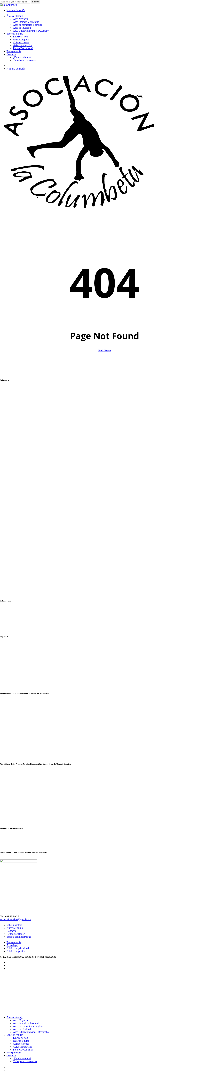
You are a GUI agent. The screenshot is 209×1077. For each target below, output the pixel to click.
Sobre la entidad (15, 1034)
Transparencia (14, 942)
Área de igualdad (22, 1029)
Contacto (11, 930)
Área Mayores (20, 1020)
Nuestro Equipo (15, 928)
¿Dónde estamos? (16, 933)
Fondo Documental (23, 1049)
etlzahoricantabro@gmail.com (15, 919)
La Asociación (20, 1037)
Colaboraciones (21, 1043)
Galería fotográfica (22, 1046)
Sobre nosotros (14, 925)
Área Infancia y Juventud (26, 1023)
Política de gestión (16, 951)
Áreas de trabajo (15, 1017)
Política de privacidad (18, 948)
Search (35, 1)
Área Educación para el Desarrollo (31, 1032)
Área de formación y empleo (27, 1026)
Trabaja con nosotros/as (19, 936)
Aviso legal (12, 945)
